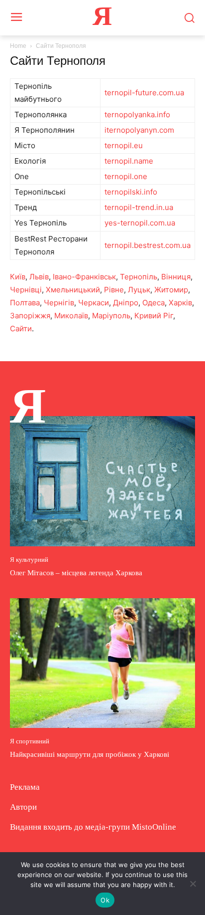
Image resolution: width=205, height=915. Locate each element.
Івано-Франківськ (84, 276)
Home (18, 45)
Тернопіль (138, 276)
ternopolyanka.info (137, 114)
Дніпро (125, 302)
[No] (193, 884)
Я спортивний (29, 741)
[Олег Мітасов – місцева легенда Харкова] (102, 481)
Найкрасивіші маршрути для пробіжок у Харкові (89, 754)
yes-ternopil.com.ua (139, 223)
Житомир (171, 289)
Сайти (21, 328)
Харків (180, 302)
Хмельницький (73, 289)
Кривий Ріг (153, 315)
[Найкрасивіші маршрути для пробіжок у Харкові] (102, 663)
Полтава (25, 302)
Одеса (153, 302)
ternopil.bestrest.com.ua (147, 245)
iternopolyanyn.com (139, 130)
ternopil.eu (123, 145)
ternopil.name (128, 161)
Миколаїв (71, 315)
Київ (17, 276)
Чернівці (26, 289)
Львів (39, 276)
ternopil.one (125, 176)
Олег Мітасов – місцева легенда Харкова (76, 573)
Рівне (114, 289)
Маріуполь (111, 315)
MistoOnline (154, 827)
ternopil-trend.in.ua (138, 207)
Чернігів (59, 302)
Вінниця (176, 276)
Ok (105, 900)
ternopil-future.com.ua (144, 92)
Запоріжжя (30, 315)
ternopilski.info (130, 192)
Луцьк (139, 289)
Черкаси (93, 302)
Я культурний (29, 559)
